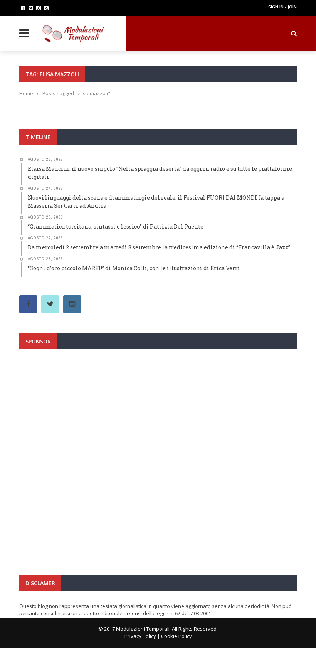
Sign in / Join (282, 7)
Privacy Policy (140, 636)
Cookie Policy (176, 636)
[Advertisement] (158, 430)
